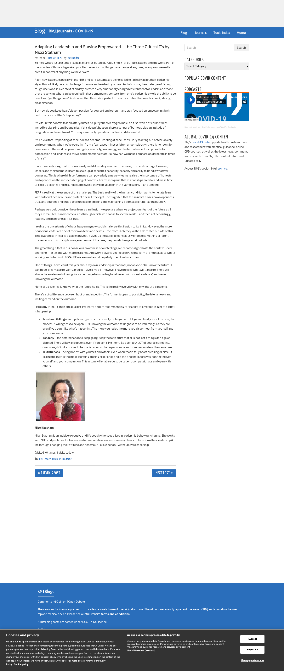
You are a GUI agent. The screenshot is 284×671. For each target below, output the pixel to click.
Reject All (252, 649)
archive (222, 168)
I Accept (252, 639)
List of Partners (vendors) (141, 650)
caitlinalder (73, 58)
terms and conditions (115, 614)
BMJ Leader (44, 459)
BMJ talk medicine (193, 127)
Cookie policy (21, 664)
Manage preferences (252, 660)
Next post (162, 473)
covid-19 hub (200, 142)
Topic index (221, 33)
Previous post (50, 473)
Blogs (184, 33)
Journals (201, 33)
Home (241, 33)
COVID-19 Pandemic (61, 459)
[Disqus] (105, 528)
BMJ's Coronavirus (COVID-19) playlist (219, 127)
